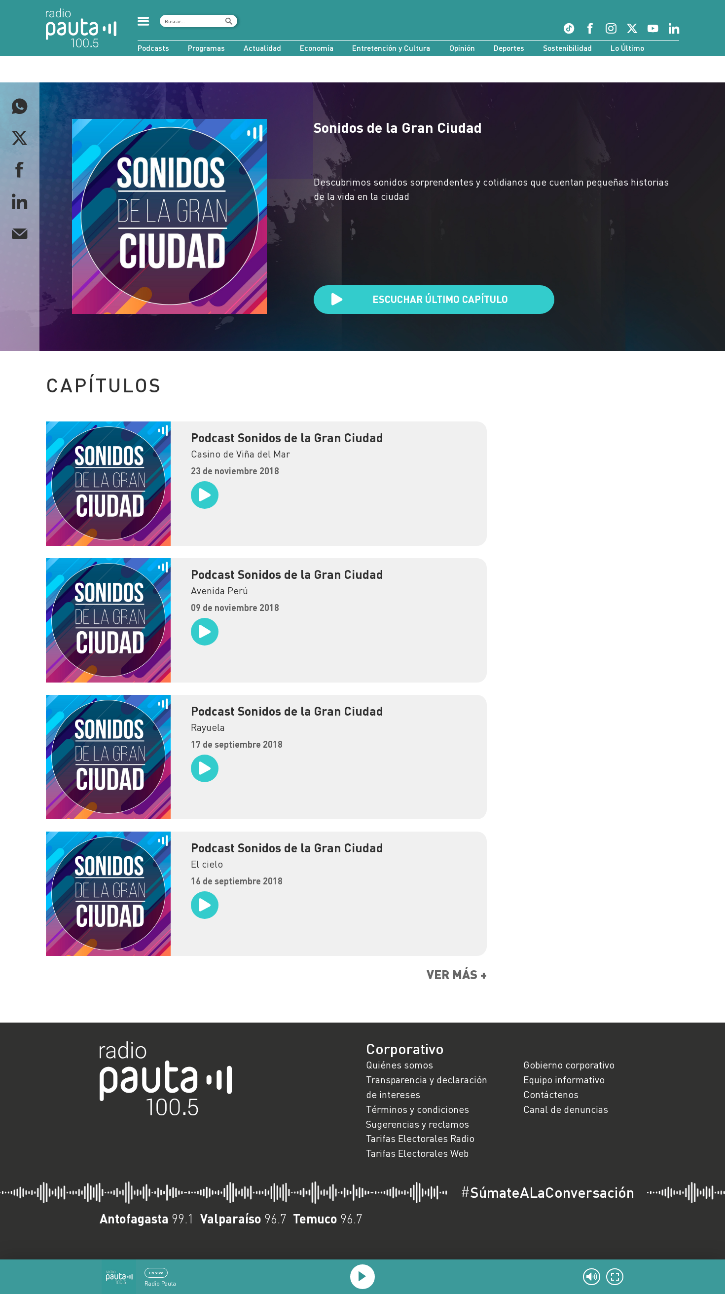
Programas (206, 47)
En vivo (156, 1272)
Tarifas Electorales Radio (420, 1138)
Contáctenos (551, 1094)
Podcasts (153, 47)
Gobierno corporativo (569, 1064)
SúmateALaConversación (547, 1192)
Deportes (509, 47)
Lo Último (627, 47)
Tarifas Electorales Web (417, 1153)
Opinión (462, 47)
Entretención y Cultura (391, 47)
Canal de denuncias (565, 1109)
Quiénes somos (399, 1064)
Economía (316, 47)
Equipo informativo (564, 1079)
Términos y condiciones (417, 1109)
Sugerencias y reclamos (417, 1124)
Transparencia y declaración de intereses (426, 1086)
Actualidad (262, 47)
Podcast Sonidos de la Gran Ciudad (287, 437)
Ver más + (457, 974)
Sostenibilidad (567, 47)
